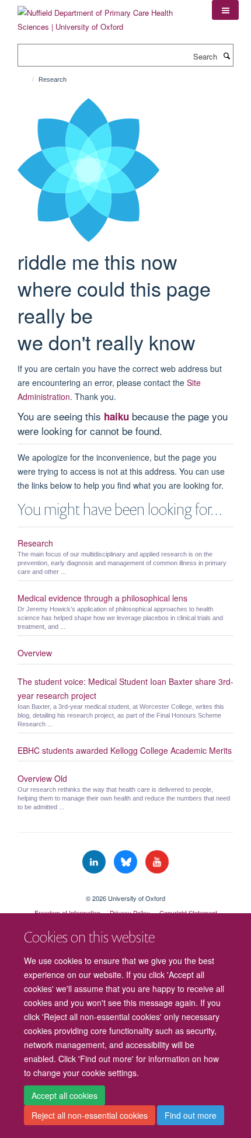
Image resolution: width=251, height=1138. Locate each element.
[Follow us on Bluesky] (127, 862)
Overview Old (42, 778)
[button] (225, 10)
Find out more (191, 1115)
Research (35, 543)
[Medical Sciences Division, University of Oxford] (125, 888)
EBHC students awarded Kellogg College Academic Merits (125, 750)
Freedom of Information (67, 912)
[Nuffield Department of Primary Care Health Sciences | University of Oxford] (106, 15)
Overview (35, 653)
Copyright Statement (188, 912)
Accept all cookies (64, 1095)
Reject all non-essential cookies (90, 1115)
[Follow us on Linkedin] (95, 862)
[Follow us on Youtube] (157, 862)
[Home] (27, 79)
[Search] (226, 55)
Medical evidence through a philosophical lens (102, 598)
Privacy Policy (130, 912)
